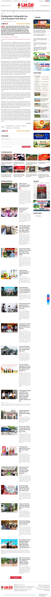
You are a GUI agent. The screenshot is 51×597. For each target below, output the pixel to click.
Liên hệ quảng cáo (25, 1)
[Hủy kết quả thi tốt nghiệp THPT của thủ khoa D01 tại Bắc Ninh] (9, 414)
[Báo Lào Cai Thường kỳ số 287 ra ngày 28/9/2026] (42, 191)
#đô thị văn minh (16, 127)
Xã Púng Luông (46, 81)
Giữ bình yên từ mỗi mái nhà (44, 94)
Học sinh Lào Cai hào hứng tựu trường (23, 209)
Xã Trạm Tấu (45, 84)
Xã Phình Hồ (45, 86)
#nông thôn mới (9, 127)
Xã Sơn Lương (38, 90)
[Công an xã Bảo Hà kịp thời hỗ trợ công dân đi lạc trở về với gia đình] (32, 169)
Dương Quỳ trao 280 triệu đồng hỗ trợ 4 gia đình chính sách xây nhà (24, 326)
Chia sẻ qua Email (7, 23)
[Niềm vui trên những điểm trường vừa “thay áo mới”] (9, 187)
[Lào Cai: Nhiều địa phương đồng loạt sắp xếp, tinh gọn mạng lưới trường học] (19, 169)
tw (48, 303)
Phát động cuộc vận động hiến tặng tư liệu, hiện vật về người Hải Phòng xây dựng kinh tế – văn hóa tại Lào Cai (24, 543)
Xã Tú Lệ (37, 84)
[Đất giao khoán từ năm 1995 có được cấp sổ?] (44, 157)
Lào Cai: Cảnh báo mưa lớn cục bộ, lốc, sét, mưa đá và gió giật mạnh (39, 44)
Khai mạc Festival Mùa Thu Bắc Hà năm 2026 (44, 99)
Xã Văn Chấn (45, 90)
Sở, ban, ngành (46, 77)
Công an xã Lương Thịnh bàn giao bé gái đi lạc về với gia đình (24, 506)
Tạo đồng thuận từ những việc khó (45, 110)
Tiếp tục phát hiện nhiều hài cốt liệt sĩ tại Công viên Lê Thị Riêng (6, 163)
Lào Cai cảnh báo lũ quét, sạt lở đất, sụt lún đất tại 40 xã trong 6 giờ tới (40, 39)
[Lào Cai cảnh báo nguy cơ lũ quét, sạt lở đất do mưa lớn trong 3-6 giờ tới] (32, 157)
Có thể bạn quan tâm (6, 152)
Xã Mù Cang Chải (38, 81)
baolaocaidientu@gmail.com (22, 590)
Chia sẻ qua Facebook (2, 23)
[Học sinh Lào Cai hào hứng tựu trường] (9, 212)
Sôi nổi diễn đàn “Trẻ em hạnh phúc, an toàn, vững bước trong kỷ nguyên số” (24, 290)
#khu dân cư (23, 125)
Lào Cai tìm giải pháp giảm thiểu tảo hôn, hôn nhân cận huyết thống (24, 488)
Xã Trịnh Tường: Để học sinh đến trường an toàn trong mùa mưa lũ (45, 105)
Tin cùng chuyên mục (6, 181)
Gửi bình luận (26, 146)
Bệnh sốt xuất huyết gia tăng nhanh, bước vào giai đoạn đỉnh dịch (24, 306)
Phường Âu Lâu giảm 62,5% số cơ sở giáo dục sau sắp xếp (24, 449)
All (50, 11)
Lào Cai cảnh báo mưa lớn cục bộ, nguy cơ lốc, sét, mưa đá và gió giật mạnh (6, 175)
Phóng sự (33, 10)
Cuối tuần (47, 182)
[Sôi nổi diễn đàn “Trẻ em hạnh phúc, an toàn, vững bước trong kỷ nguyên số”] (9, 291)
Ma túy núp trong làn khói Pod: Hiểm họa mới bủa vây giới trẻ (18, 163)
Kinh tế (11, 10)
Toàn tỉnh (37, 79)
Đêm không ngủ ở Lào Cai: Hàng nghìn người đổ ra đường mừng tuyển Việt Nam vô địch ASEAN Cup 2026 (39, 49)
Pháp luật (22, 10)
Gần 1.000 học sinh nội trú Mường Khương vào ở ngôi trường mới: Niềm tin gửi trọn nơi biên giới (44, 176)
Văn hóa (16, 10)
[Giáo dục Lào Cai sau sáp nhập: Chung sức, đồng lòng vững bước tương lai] (9, 471)
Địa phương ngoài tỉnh (38, 76)
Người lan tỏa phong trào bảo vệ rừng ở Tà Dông (45, 116)
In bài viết (5, 23)
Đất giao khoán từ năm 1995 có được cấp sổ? (44, 163)
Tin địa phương (37, 73)
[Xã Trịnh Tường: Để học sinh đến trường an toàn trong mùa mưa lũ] (37, 105)
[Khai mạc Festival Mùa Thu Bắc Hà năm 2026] (37, 100)
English (41, 1)
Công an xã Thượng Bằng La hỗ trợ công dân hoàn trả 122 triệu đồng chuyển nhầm (24, 252)
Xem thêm (16, 577)
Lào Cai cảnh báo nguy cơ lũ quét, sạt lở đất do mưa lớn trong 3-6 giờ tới (31, 163)
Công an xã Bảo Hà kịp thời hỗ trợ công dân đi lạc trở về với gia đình (31, 175)
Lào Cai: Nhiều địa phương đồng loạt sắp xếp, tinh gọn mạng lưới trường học (19, 175)
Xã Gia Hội (45, 88)
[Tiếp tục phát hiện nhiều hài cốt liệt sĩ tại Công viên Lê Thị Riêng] (7, 157)
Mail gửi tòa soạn (17, 1)
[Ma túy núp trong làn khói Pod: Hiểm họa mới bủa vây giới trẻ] (19, 157)
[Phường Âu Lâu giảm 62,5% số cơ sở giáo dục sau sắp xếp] (9, 450)
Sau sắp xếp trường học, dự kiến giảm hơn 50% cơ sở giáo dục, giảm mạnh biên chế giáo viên (24, 229)
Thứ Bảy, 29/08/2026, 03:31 (7, 1)
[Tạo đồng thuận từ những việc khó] (37, 111)
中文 (44, 1)
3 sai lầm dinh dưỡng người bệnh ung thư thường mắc (24, 273)
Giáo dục (20, 189)
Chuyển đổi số (37, 10)
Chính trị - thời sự (6, 10)
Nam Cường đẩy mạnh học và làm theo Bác (10, 37)
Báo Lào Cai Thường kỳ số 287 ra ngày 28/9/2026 (41, 195)
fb (46, 1)
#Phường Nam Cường (10, 125)
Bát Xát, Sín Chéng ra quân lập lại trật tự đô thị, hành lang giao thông (24, 429)
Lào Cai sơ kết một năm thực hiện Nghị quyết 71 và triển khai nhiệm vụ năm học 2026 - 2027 (39, 31)
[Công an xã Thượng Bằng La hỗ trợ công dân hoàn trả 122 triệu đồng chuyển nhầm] (9, 252)
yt (47, 1)
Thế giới (29, 10)
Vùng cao (36, 182)
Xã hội (13, 10)
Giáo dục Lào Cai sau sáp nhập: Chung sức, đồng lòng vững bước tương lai (24, 470)
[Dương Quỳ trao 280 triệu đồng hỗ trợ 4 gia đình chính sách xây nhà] (9, 328)
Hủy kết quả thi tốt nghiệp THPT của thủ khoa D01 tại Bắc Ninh (24, 413)
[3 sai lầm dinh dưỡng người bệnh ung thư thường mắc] (9, 274)
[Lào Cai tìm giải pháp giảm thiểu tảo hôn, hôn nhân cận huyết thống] (9, 489)
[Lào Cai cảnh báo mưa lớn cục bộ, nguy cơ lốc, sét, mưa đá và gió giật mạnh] (7, 169)
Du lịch (19, 10)
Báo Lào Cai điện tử (25, 6)
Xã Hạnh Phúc (38, 86)
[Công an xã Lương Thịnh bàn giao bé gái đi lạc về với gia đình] (9, 508)
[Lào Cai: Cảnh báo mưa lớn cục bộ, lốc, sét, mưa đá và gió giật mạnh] (9, 350)
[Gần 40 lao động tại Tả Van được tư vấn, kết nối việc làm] (9, 525)
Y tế (19, 276)
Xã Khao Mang (46, 79)
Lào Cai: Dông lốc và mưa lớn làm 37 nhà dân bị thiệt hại (39, 35)
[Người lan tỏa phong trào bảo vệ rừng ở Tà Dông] (37, 116)
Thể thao (26, 10)
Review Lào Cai (42, 10)
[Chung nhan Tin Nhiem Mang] (44, 595)
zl (49, 1)
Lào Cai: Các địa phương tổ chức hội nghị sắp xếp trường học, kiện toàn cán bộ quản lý (24, 367)
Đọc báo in (47, 10)
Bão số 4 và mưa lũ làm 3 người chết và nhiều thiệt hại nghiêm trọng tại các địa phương (24, 561)
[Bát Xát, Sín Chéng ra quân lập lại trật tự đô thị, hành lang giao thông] (9, 430)
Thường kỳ (42, 182)
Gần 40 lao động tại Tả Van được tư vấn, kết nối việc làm (24, 522)
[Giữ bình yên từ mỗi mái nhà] (37, 94)
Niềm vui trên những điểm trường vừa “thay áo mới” (24, 185)
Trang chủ (2, 11)
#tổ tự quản (17, 125)
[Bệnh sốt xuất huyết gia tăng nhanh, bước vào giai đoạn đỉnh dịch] (9, 307)
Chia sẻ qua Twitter (3, 23)
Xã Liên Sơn (38, 88)
